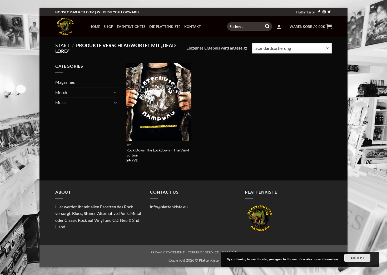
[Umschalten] (115, 92)
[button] (279, 26)
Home (95, 26)
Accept (357, 258)
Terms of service (203, 252)
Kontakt (192, 26)
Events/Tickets (131, 26)
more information (326, 259)
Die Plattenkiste (165, 26)
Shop (108, 26)
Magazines (65, 82)
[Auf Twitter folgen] (329, 12)
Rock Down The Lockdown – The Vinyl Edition (157, 152)
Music (60, 102)
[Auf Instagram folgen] (324, 12)
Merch (61, 92)
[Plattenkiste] (68, 26)
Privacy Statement (168, 252)
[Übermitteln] (267, 26)
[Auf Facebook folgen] (319, 12)
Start (62, 45)
